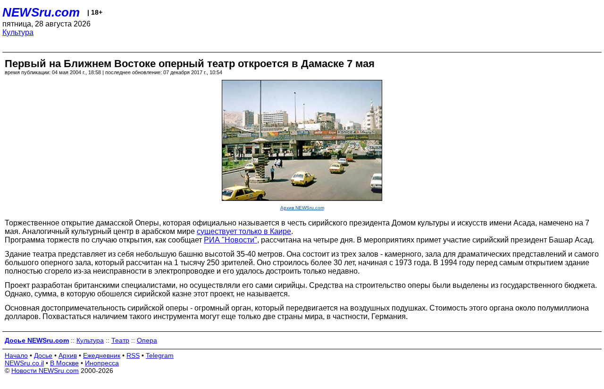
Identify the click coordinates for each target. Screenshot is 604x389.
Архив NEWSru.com (302, 207)
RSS (133, 355)
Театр (120, 340)
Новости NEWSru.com (45, 370)
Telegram (160, 355)
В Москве (64, 363)
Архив (68, 355)
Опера (147, 340)
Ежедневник (101, 355)
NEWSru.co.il (24, 363)
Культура (18, 32)
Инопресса (102, 363)
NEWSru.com (41, 12)
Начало (16, 355)
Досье (43, 355)
